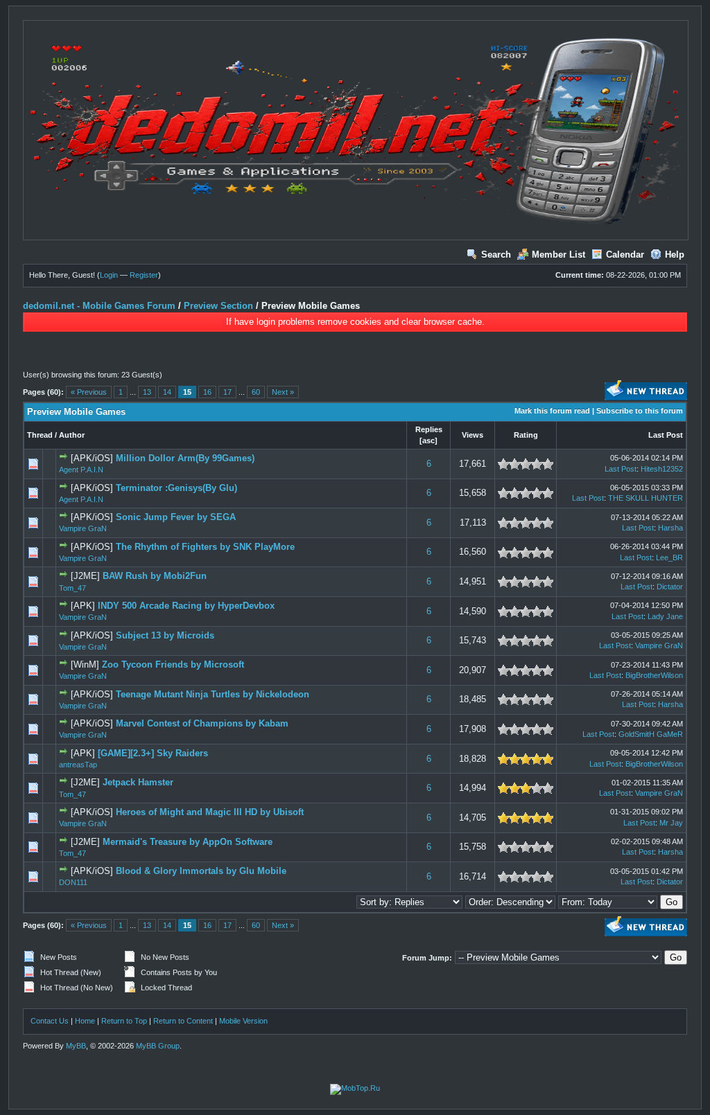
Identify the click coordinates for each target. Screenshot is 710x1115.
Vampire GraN (83, 528)
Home (85, 1021)
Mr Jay (671, 823)
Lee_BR (669, 557)
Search (496, 254)
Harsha (670, 528)
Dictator (670, 586)
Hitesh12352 (662, 469)
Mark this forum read (552, 411)
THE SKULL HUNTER (645, 498)
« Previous (89, 392)
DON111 (73, 882)
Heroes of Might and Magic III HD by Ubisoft (210, 812)
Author (72, 435)
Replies (428, 429)
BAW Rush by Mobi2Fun (155, 576)
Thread (40, 435)
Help (674, 254)
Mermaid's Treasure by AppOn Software (187, 842)
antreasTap (78, 764)
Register (144, 275)
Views (472, 435)
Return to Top (124, 1021)
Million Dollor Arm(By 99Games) (185, 458)
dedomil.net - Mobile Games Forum (99, 306)
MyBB (76, 1046)
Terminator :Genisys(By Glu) (176, 488)
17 (227, 392)
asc (428, 440)
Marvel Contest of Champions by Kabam (202, 723)
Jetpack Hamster (138, 782)
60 (256, 392)
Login (109, 275)
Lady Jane (665, 616)
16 (207, 392)
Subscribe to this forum (639, 411)
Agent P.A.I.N (81, 469)
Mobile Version (243, 1021)
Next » (283, 392)
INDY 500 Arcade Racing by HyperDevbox (186, 605)
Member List (558, 254)
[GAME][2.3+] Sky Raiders (153, 753)
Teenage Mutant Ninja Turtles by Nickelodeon (212, 694)
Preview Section (218, 306)
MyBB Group (158, 1046)
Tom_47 (72, 588)
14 (167, 392)
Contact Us (50, 1021)
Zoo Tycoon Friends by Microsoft (173, 664)
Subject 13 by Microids (165, 635)
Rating (526, 435)
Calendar (625, 254)
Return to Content (183, 1021)
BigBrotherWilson (654, 675)
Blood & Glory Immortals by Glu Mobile (201, 871)
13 (147, 392)
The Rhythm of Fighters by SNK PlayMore (205, 547)
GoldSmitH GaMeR (650, 734)
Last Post (665, 435)
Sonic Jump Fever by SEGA (176, 517)
